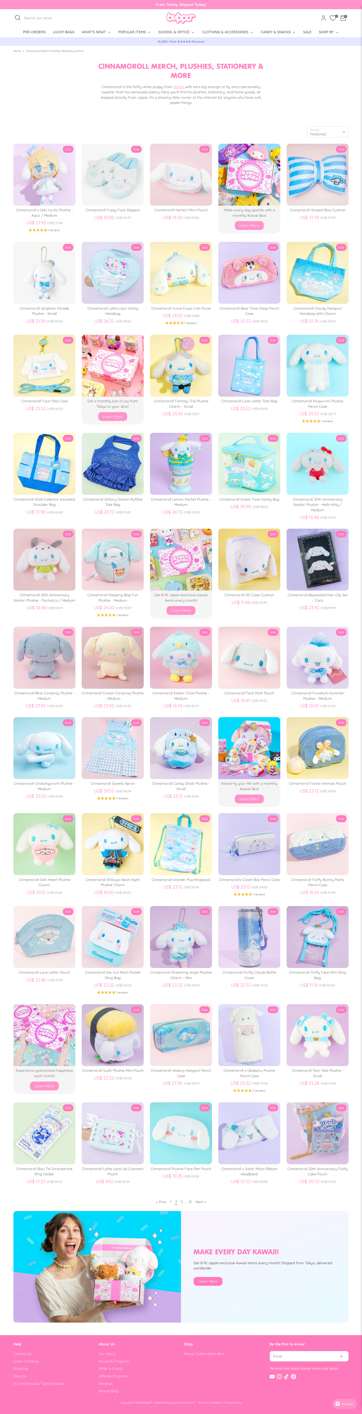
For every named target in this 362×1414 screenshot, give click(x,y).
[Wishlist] (333, 18)
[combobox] (40, 18)
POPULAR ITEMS (132, 32)
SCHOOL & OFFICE (174, 32)
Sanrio (179, 87)
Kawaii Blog (108, 1391)
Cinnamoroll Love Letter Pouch (44, 972)
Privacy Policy (233, 1402)
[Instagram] (279, 1376)
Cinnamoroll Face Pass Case (44, 401)
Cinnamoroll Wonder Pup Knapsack (181, 879)
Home (17, 51)
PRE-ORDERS (34, 32)
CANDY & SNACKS (276, 32)
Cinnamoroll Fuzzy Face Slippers (113, 210)
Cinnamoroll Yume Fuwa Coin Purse (181, 308)
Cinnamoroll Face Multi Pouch (249, 693)
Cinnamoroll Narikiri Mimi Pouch (181, 210)
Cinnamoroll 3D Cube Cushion (249, 595)
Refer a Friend (111, 1368)
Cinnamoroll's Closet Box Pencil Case (249, 879)
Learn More (249, 225)
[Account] (323, 18)
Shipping (20, 1368)
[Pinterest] (293, 1376)
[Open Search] (17, 17)
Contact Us (22, 1353)
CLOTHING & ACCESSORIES (225, 32)
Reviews (105, 1383)
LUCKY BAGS (63, 32)
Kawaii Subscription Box (204, 1353)
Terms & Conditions (210, 1402)
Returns (19, 1376)
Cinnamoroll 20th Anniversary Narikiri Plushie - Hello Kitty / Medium (318, 504)
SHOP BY (327, 32)
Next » (200, 1202)
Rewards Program (114, 1361)
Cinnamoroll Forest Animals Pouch (317, 783)
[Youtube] (272, 1376)
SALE (307, 32)
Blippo (147, 1402)
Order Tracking (26, 1361)
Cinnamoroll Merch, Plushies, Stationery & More (55, 51)
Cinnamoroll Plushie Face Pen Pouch (181, 1169)
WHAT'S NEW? (94, 32)
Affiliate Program (113, 1376)
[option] (181, 41)
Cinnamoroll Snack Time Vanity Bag (249, 499)
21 (190, 1202)
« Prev (161, 1202)
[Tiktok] (286, 1376)
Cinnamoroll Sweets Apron (113, 783)
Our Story (107, 1353)
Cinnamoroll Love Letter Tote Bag (249, 401)
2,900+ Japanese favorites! (181, 42)
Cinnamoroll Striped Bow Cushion (317, 210)
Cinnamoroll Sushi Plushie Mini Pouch (113, 1070)
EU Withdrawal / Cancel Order (38, 1383)
